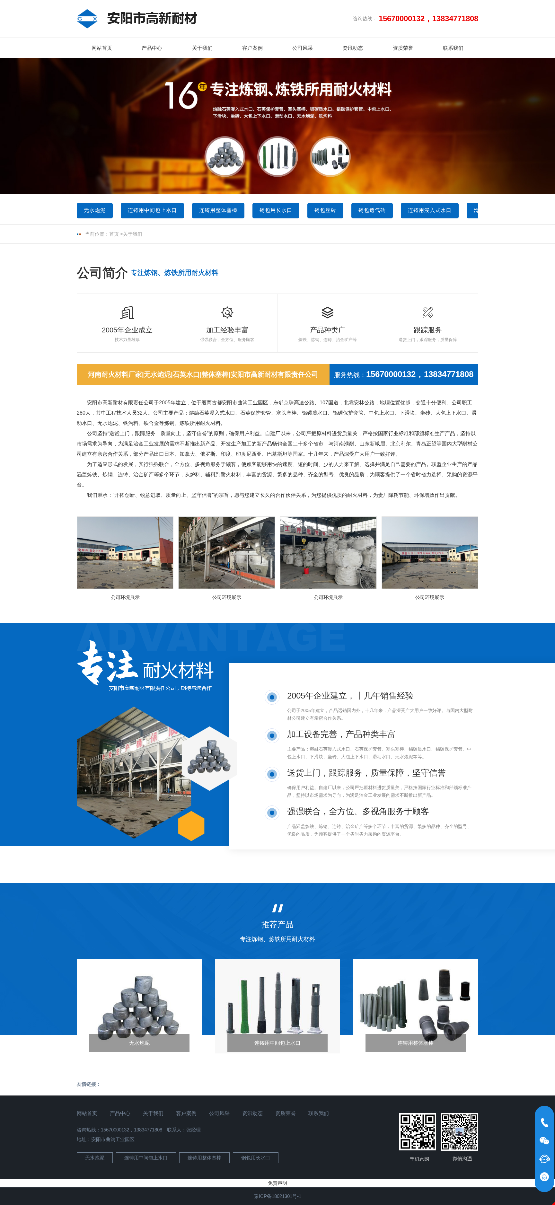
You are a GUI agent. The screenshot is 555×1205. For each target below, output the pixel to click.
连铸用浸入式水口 (430, 210)
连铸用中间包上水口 (152, 210)
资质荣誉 (403, 48)
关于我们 (202, 48)
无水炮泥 (95, 210)
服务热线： (403, 374)
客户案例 (252, 48)
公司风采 (302, 48)
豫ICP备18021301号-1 (277, 1196)
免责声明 (277, 1183)
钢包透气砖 (372, 210)
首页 (114, 234)
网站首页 (102, 48)
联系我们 (453, 48)
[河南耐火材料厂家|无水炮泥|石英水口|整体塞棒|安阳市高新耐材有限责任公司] (137, 19)
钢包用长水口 (276, 210)
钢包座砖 (325, 210)
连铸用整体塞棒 (218, 210)
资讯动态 (352, 48)
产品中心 (152, 48)
